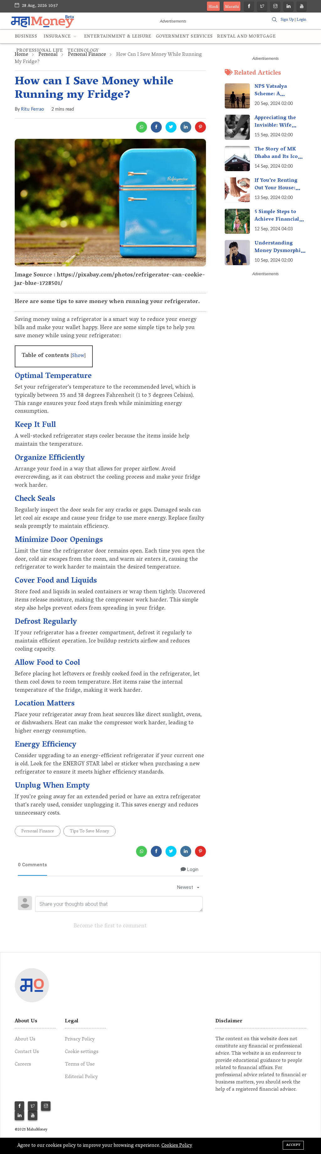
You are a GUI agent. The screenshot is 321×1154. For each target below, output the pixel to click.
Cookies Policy (176, 1146)
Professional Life (39, 51)
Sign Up (287, 20)
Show (78, 356)
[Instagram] (275, 7)
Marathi (232, 7)
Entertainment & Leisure (117, 37)
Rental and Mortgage (246, 37)
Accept (293, 1145)
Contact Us (27, 1052)
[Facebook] (249, 7)
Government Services (184, 37)
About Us (25, 1039)
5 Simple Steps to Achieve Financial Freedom (277, 219)
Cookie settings (81, 1052)
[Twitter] (262, 7)
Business (26, 37)
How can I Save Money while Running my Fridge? (94, 88)
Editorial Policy (81, 1077)
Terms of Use (80, 1064)
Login (301, 20)
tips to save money (89, 831)
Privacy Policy (80, 1039)
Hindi (213, 7)
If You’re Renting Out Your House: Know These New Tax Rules (276, 192)
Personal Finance (37, 831)
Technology (83, 51)
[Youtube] (302, 7)
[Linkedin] (289, 7)
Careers (23, 1064)
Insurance (58, 37)
